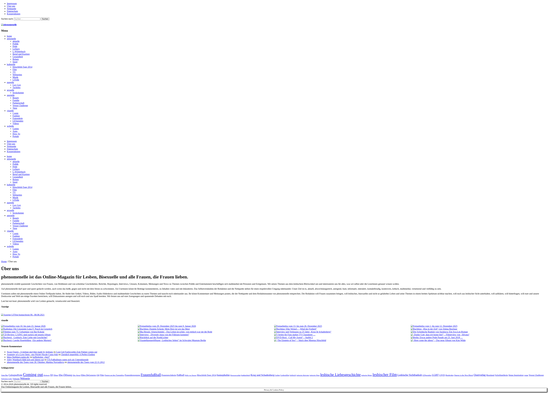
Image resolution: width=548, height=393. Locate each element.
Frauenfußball (151, 375)
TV (14, 72)
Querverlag (480, 374)
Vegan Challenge (20, 105)
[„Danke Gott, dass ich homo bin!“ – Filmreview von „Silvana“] (479, 334)
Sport (15, 62)
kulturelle (11, 64)
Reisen (16, 59)
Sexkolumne (18, 92)
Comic (16, 113)
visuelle (10, 110)
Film (15, 69)
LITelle (16, 80)
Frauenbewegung (132, 375)
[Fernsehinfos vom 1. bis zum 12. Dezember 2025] (479, 326)
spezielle (11, 95)
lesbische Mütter (366, 375)
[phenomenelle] (9, 24)
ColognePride (15, 375)
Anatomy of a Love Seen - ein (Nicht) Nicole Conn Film (32, 354)
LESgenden (18, 121)
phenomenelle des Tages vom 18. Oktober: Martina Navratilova (35, 362)
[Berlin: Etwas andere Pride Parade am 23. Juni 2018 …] (479, 337)
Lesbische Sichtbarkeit (409, 374)
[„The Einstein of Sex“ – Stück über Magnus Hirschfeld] (342, 340)
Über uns (11, 6)
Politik (15, 44)
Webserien (17, 74)
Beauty (16, 98)
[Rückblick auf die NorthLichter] (206, 337)
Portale (16, 136)
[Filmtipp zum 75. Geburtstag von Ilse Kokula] (69, 332)
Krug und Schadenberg (262, 375)
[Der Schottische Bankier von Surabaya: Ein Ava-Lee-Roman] (479, 332)
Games (16, 128)
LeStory (16, 49)
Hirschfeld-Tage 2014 (22, 67)
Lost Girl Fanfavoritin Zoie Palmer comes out (76, 352)
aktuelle (16, 41)
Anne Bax (4, 375)
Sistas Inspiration (516, 375)
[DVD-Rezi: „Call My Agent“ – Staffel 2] (342, 337)
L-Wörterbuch (19, 51)
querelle (10, 82)
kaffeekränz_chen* (41, 357)
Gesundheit (18, 56)
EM (98, 375)
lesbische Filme (315, 375)
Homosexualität (235, 375)
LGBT (435, 375)
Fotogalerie (18, 118)
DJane (56, 375)
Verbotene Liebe (6, 379)
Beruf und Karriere (21, 54)
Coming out (33, 374)
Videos (16, 123)
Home (4, 261)
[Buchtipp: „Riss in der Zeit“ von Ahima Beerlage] (479, 329)
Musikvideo (449, 375)
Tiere (15, 108)
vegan (526, 375)
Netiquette (11, 8)
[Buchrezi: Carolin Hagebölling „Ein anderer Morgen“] (69, 340)
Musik (15, 77)
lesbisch (293, 375)
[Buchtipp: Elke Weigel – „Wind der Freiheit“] (342, 329)
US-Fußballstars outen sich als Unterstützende (67, 359)
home (9, 36)
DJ (51, 375)
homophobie (223, 375)
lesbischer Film (385, 374)
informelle (11, 38)
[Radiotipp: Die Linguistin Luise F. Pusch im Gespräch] (69, 329)
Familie (16, 100)
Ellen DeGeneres (88, 375)
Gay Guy (17, 85)
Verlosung (16, 379)
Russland (490, 375)
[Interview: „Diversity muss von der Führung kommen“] (206, 334)
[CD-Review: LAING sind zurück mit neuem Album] (69, 334)
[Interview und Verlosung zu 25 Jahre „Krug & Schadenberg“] (342, 332)
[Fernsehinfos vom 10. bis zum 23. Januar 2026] (69, 326)
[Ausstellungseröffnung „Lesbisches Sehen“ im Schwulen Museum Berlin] (206, 340)
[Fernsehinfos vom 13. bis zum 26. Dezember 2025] (342, 326)
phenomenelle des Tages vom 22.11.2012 (86, 362)
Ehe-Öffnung (65, 375)
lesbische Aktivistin (303, 375)
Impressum (12, 3)
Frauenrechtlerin (169, 375)
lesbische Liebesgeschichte (340, 375)
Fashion (16, 116)
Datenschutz (12, 11)
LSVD (442, 375)
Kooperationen (13, 14)
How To (16, 134)
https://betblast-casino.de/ (18, 357)
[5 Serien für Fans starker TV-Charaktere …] (342, 334)
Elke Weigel (76, 375)
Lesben (277, 375)
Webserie (25, 378)
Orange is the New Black (463, 375)
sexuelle (10, 90)
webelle (10, 126)
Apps (15, 131)
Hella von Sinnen (190, 375)
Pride (15, 46)
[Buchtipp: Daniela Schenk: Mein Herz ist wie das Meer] (206, 329)
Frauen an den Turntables (114, 375)
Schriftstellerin (501, 375)
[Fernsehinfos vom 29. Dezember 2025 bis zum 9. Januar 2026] (206, 326)
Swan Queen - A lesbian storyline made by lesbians (30, 352)
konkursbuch (245, 375)
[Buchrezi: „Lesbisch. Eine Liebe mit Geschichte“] (69, 337)
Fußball (180, 375)
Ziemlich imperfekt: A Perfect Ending (78, 354)
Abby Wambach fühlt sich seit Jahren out (25, 359)
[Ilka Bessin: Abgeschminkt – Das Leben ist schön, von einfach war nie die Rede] (206, 332)
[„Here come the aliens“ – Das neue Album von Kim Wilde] (479, 340)
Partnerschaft (18, 103)
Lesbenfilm (284, 375)
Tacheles (16, 87)
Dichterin (47, 375)
